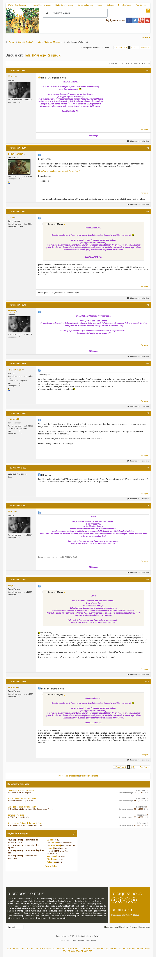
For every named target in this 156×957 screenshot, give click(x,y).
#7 (147, 468)
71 (92, 951)
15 (34, 949)
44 (109, 949)
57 (143, 949)
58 (146, 949)
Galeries (110, 5)
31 (76, 949)
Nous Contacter (124, 5)
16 (37, 949)
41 (102, 949)
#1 (147, 70)
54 (135, 949)
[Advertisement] (94, 31)
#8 (147, 505)
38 (94, 949)
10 (21, 949)
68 (84, 951)
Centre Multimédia (85, 5)
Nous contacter (111, 927)
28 (68, 949)
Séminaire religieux (16, 815)
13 (29, 949)
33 (81, 949)
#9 (147, 579)
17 (40, 949)
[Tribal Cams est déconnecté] (19, 167)
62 (69, 951)
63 (72, 951)
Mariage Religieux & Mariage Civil (22, 807)
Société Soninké (25, 42)
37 (91, 949)
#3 (147, 211)
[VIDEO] (50, 848)
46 (115, 949)
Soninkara (123, 927)
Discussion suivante (89, 776)
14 (32, 949)
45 (112, 949)
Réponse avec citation (139, 141)
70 (90, 951)
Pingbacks (52, 859)
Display (145, 63)
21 (50, 949)
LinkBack (112, 63)
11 (24, 949)
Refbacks (51, 862)
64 (74, 951)
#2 (147, 148)
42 (104, 949)
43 (107, 949)
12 (27, 949)
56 (141, 949)
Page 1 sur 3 (121, 47)
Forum (11, 42)
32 (78, 949)
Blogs (100, 5)
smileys (54, 843)
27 (65, 949)
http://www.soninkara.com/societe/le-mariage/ (59, 171)
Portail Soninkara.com (18, 5)
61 (66, 951)
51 (128, 949)
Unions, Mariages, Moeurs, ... (49, 42)
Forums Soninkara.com (41, 5)
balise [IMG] (55, 845)
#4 (147, 305)
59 (148, 949)
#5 (147, 363)
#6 (147, 413)
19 (45, 949)
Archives (133, 927)
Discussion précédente (68, 776)
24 (58, 949)
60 (64, 951)
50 (125, 949)
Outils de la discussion (129, 63)
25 (60, 949)
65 (77, 951)
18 (42, 949)
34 (84, 949)
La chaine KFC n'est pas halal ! (21, 790)
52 (130, 949)
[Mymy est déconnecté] (19, 90)
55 (138, 949)
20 (47, 949)
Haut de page (144, 927)
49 (122, 949)
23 (55, 949)
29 (71, 949)
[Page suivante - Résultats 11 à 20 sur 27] (138, 47)
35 (86, 949)
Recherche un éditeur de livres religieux (25, 823)
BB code (50, 840)
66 (79, 951)
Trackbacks (52, 856)
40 (99, 949)
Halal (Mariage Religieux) (42, 55)
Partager (144, 130)
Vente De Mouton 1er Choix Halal (22, 798)
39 (97, 949)
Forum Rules (51, 866)
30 (73, 949)
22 (52, 949)
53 (133, 949)
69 (87, 951)
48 (120, 949)
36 (89, 949)
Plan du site (140, 5)
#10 (147, 681)
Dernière (144, 48)
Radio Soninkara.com (64, 5)
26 (63, 949)
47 (117, 949)
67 (82, 951)
